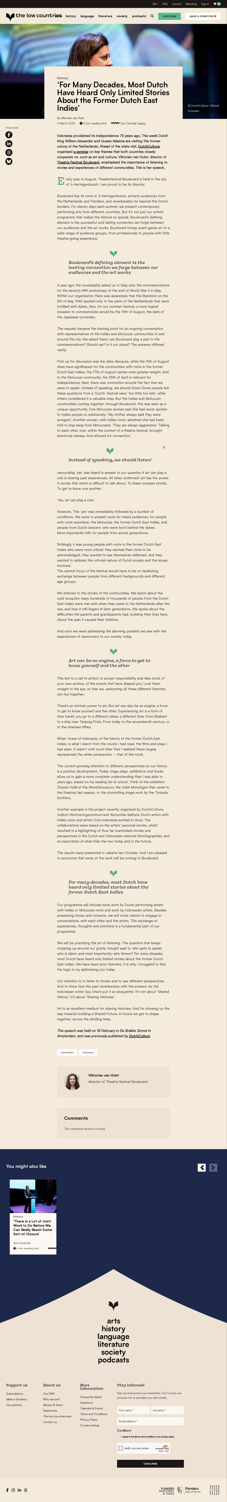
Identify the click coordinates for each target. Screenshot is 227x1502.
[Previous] (202, 1168)
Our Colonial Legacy (133, 123)
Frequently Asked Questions (91, 1399)
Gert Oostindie (22, 1242)
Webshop (191, 4)
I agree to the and (147, 1436)
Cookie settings (89, 1425)
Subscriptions (14, 1393)
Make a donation (202, 16)
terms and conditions (145, 1436)
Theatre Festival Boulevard (78, 162)
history (113, 1328)
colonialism (67, 1052)
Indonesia (87, 1052)
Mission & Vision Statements (53, 1407)
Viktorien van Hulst (72, 118)
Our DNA (48, 1393)
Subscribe (169, 16)
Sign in (205, 4)
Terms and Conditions (93, 1414)
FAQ (165, 4)
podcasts (113, 1359)
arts (113, 1320)
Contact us (50, 1422)
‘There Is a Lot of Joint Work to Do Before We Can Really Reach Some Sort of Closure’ (32, 1227)
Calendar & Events (91, 1408)
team (57, 1416)
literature (113, 1344)
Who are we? (51, 1399)
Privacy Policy (89, 1419)
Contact (176, 4)
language (113, 1336)
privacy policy (167, 1436)
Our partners (14, 1405)
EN (154, 4)
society (113, 1351)
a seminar (81, 151)
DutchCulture (149, 146)
